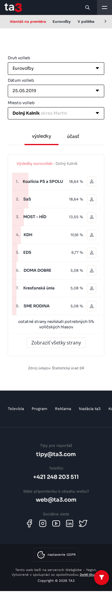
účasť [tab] (73, 136)
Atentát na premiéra (28, 21)
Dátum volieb (21, 80)
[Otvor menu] (104, 7)
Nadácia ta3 (90, 408)
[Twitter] (83, 523)
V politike (86, 21)
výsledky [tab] (41, 136)
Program (39, 408)
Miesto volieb (21, 102)
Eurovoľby (62, 21)
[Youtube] (56, 523)
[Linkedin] (69, 523)
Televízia (16, 408)
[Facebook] (29, 523)
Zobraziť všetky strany (56, 342)
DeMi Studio (90, 575)
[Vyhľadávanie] (87, 7)
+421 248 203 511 (56, 476)
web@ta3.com (56, 499)
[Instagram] (42, 523)
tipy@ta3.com (56, 454)
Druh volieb (19, 57)
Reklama (63, 408)
